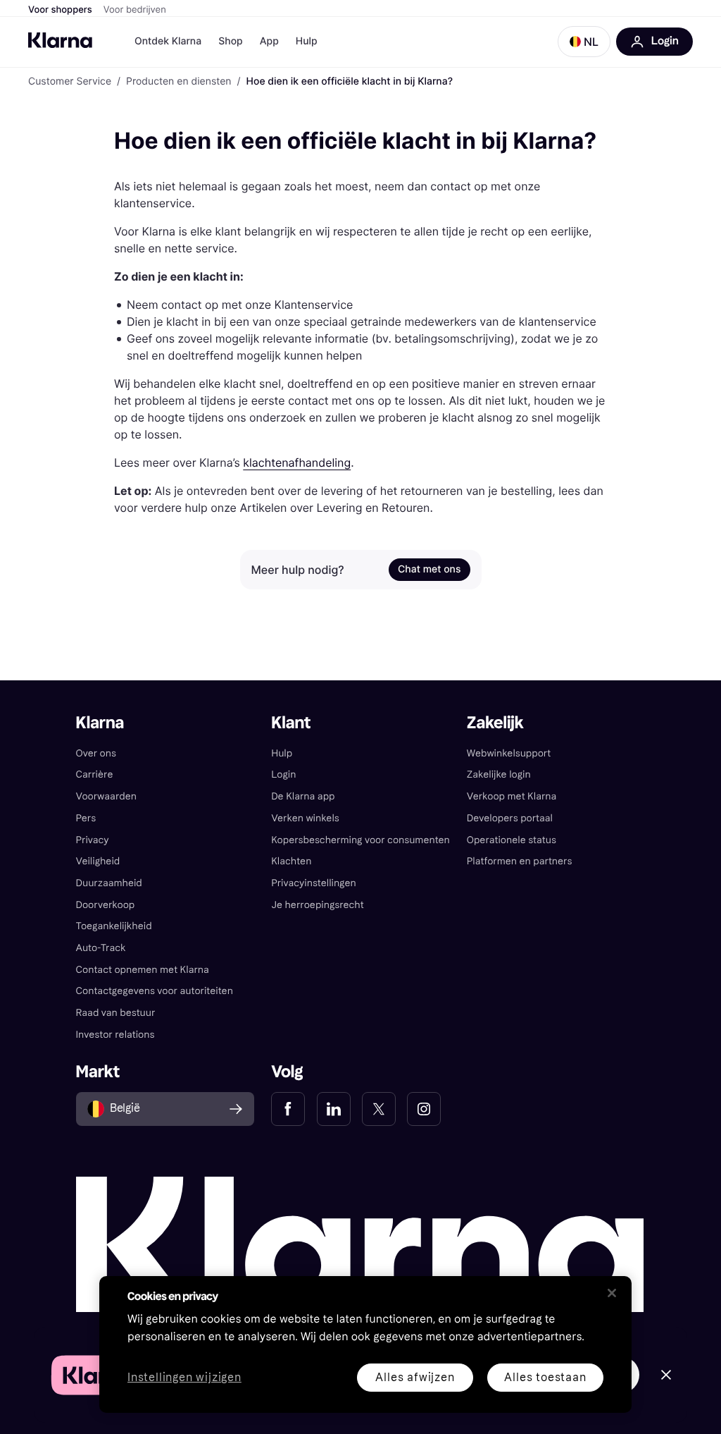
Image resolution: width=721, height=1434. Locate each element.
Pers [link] (86, 818)
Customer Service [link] (69, 81)
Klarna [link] (100, 723)
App (269, 41)
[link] (288, 1109)
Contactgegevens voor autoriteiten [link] (154, 991)
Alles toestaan (545, 1377)
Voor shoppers (60, 10)
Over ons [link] (96, 753)
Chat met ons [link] (429, 569)
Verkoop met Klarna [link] (511, 796)
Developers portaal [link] (510, 818)
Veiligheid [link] (98, 861)
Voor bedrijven (135, 10)
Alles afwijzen (414, 1377)
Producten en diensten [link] (178, 81)
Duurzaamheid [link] (109, 883)
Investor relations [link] (115, 1035)
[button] (584, 41)
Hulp (307, 41)
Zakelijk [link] (495, 723)
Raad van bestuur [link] (116, 1013)
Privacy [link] (92, 840)
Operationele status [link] (511, 840)
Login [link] (283, 774)
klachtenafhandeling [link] (297, 462)
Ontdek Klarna (167, 41)
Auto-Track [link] (101, 948)
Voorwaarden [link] (106, 796)
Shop (230, 41)
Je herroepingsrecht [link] (317, 905)
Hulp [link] (281, 753)
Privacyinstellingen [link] (313, 883)
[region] (365, 1344)
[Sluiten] (611, 1293)
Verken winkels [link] (305, 818)
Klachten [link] (291, 861)
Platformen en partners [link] (519, 861)
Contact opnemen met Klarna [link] (142, 970)
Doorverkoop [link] (105, 905)
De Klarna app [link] (302, 796)
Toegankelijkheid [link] (114, 926)
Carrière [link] (94, 774)
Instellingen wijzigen (184, 1378)
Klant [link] (291, 723)
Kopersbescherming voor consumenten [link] (360, 840)
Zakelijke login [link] (499, 774)
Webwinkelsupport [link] (509, 753)
